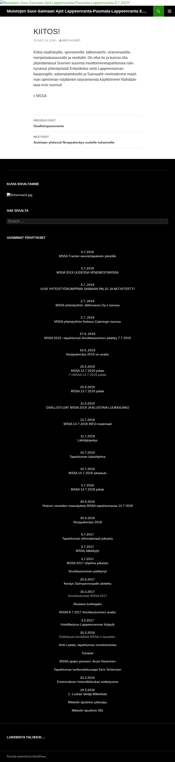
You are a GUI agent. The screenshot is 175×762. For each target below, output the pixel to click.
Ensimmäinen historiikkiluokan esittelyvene (87, 682)
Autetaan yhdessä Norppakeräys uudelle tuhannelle (73, 139)
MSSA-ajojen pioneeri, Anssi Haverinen (87, 661)
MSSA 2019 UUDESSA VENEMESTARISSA (87, 272)
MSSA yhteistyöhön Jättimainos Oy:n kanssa (88, 305)
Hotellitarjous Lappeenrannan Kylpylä (87, 624)
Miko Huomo (71, 40)
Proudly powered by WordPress (26, 756)
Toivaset (87, 653)
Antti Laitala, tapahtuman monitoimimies (87, 645)
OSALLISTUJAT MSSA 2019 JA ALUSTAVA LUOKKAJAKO (87, 407)
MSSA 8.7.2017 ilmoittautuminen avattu (87, 612)
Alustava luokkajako (87, 604)
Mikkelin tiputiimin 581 (87, 710)
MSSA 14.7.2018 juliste (87, 489)
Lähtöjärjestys (87, 440)
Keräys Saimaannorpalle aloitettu (87, 583)
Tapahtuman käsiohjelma (87, 456)
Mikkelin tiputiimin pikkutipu (87, 702)
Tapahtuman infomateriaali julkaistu (87, 538)
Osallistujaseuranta (48, 123)
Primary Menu (169, 11)
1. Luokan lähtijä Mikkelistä (87, 694)
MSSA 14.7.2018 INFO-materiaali (88, 424)
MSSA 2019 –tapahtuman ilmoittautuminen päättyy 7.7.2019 (87, 338)
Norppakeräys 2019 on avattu (87, 354)
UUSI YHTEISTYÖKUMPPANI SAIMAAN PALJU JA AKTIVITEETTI (87, 289)
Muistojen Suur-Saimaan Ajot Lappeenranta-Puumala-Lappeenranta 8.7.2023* (78, 11)
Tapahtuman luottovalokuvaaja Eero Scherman (87, 669)
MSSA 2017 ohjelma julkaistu (87, 563)
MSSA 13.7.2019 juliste (87, 370)
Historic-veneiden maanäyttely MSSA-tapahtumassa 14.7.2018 (87, 506)
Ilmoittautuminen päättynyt (88, 571)
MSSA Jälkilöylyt (87, 551)
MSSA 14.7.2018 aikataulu (88, 473)
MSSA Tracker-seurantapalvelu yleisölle (87, 256)
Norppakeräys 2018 (87, 522)
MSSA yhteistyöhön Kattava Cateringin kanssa (87, 321)
